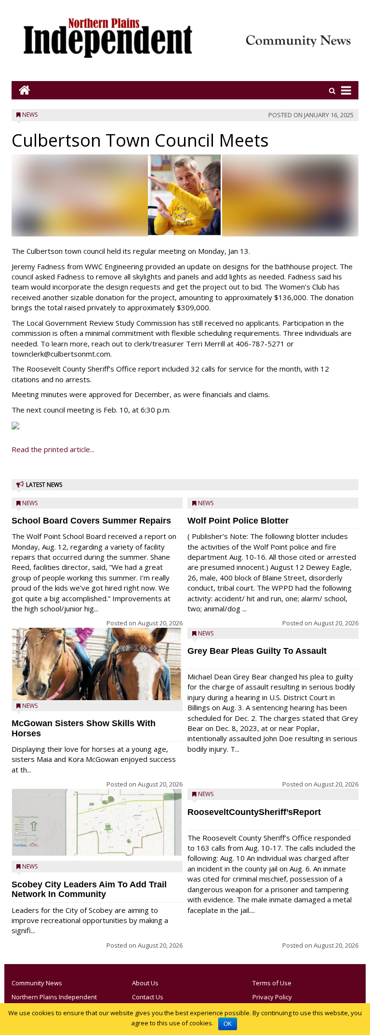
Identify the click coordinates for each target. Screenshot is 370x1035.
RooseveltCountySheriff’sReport (254, 812)
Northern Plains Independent (54, 997)
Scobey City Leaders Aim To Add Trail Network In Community (89, 889)
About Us (145, 983)
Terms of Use (271, 983)
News (30, 114)
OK (228, 1024)
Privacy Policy (272, 997)
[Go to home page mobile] (21, 90)
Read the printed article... (53, 449)
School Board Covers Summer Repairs (91, 520)
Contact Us (147, 997)
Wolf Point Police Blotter (238, 520)
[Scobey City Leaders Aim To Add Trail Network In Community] (97, 822)
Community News (37, 983)
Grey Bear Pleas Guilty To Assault (257, 651)
